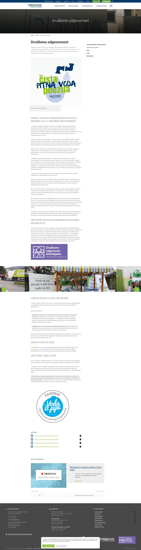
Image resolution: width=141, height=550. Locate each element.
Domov (32, 35)
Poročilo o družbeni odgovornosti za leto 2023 (46, 439)
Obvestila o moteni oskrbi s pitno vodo (85, 468)
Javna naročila (98, 524)
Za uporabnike (80, 1)
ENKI (134, 548)
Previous (4, 289)
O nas (72, 1)
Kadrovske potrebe (99, 526)
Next (137, 289)
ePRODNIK (106, 1)
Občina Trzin (98, 514)
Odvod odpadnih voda (87, 6)
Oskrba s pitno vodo (60, 6)
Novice (87, 1)
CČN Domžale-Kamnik (100, 522)
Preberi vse (78, 481)
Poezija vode (90, 56)
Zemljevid (66, 1)
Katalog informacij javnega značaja (96, 44)
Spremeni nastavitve (61, 546)
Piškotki (52, 541)
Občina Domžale (99, 512)
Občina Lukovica (99, 520)
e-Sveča (97, 1)
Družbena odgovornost (93, 47)
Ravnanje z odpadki (73, 6)
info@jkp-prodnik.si (14, 519)
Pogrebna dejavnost (101, 6)
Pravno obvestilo (28, 548)
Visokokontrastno (48, 1)
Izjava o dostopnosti (38, 548)
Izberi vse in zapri (48, 546)
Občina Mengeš (98, 518)
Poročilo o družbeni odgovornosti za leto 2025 (46, 446)
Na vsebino (58, 1)
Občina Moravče (99, 516)
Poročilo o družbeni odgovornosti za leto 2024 (46, 443)
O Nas (37, 35)
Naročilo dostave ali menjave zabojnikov (20, 534)
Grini (88, 50)
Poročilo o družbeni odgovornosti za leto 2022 (46, 436)
